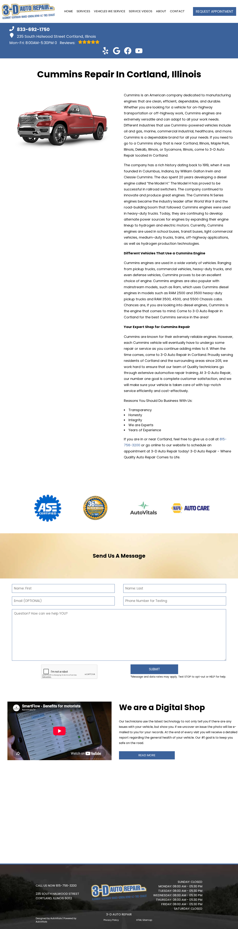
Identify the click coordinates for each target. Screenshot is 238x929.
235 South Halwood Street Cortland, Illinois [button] (56, 36)
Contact (177, 11)
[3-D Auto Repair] (28, 11)
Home (68, 11)
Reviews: (65, 42)
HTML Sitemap (144, 920)
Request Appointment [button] (214, 11)
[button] (105, 50)
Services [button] (83, 11)
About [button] (161, 11)
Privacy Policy (111, 920)
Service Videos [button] (140, 11)
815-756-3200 (66, 885)
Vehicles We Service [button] (109, 11)
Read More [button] (146, 755)
